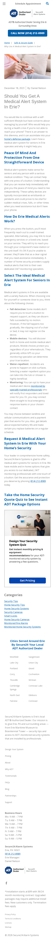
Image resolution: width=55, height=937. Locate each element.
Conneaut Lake (35, 685)
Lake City (14, 662)
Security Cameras (13, 612)
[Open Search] (47, 3)
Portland (14, 668)
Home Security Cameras (16, 619)
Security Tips (11, 601)
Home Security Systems (16, 608)
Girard (31, 668)
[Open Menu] (4, 3)
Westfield (14, 657)
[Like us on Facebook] (6, 883)
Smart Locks (10, 615)
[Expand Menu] (30, 19)
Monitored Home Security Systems (22, 626)
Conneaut (33, 701)
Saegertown (34, 657)
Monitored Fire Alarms (16, 623)
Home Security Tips (14, 604)
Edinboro (33, 695)
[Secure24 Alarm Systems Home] (27, 13)
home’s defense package (17, 139)
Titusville (14, 680)
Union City (33, 662)
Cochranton (34, 674)
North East (15, 695)
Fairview (13, 701)
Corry (12, 674)
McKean (32, 680)
